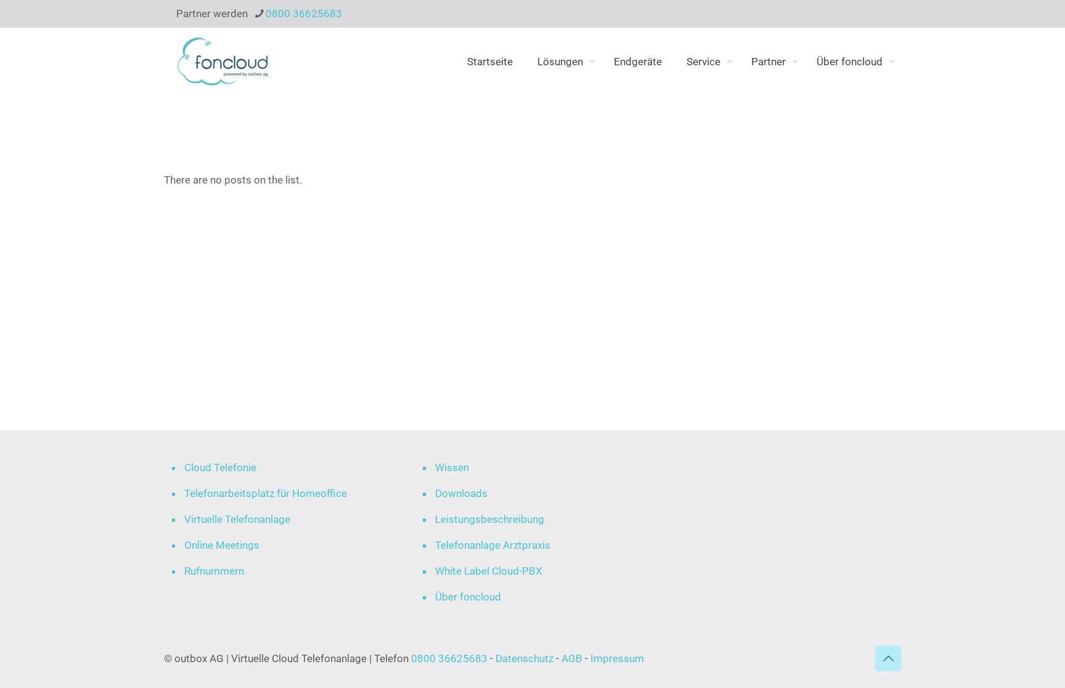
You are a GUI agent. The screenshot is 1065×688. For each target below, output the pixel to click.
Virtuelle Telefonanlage (237, 519)
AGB (571, 658)
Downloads (461, 493)
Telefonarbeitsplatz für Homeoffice (265, 493)
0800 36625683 (304, 13)
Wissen (452, 467)
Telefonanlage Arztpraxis (492, 545)
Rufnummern (214, 571)
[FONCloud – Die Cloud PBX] (222, 61)
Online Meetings (221, 545)
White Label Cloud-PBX (488, 571)
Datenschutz (526, 658)
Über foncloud (468, 597)
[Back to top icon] (888, 658)
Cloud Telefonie (220, 467)
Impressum (617, 658)
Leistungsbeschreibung (489, 519)
